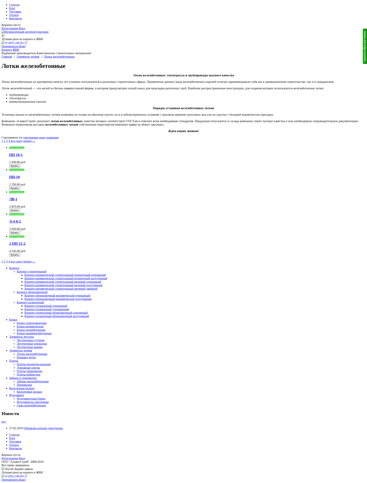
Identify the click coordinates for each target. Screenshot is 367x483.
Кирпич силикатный (30, 302)
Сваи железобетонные (31, 405)
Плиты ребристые (28, 374)
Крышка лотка (26, 357)
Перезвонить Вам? (14, 46)
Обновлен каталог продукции (43, 428)
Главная (14, 4)
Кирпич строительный (31, 271)
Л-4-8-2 (15, 221)
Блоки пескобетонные (31, 329)
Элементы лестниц (21, 336)
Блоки (13, 319)
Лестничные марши (30, 347)
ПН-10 (14, 177)
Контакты (15, 18)
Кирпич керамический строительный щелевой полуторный (63, 285)
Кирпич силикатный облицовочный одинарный (56, 312)
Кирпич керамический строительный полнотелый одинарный (65, 275)
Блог (12, 8)
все (4, 421)
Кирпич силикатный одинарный (45, 305)
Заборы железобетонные (33, 381)
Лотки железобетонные (59, 56)
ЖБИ (16, 49)
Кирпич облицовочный (32, 292)
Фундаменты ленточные (33, 402)
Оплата (14, 15)
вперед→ (29, 141)
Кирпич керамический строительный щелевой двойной (60, 288)
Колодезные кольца (21, 388)
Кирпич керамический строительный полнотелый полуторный (65, 278)
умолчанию (30, 137)
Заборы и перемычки (23, 378)
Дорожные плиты (28, 367)
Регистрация (10, 28)
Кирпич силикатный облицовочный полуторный (56, 316)
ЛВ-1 (13, 199)
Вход (22, 28)
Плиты (13, 360)
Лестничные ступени (31, 340)
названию (52, 137)
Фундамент (16, 395)
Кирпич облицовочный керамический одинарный (57, 295)
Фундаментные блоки (31, 398)
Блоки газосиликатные (32, 323)
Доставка (15, 11)
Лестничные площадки (32, 343)
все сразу (17, 141)
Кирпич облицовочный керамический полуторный (58, 299)
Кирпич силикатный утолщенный (46, 309)
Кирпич (7, 49)
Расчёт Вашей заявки (19, 35)
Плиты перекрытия (29, 371)
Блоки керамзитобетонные (34, 333)
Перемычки (24, 384)
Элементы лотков (27, 56)
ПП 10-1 (16, 155)
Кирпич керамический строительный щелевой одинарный (62, 281)
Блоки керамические (30, 326)
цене (42, 137)
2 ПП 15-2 (17, 244)
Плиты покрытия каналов (34, 364)
